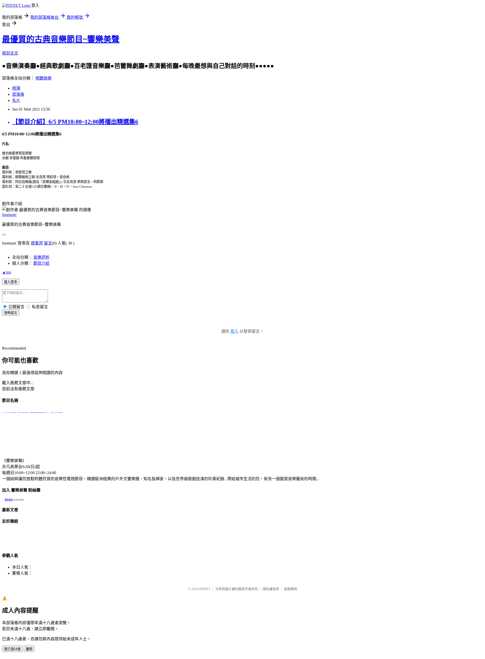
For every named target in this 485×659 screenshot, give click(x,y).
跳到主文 (10, 53)
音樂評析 (41, 257)
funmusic (9, 214)
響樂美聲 (9, 500)
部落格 (18, 94)
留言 (48, 243)
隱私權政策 (271, 589)
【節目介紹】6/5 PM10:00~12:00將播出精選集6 (75, 121)
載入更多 (10, 282)
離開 (29, 649)
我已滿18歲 (12, 649)
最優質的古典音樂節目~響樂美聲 (60, 39)
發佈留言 (10, 313)
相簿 (16, 88)
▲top (6, 272)
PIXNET (204, 589)
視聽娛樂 (43, 78)
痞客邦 (37, 243)
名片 (16, 100)
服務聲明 (290, 589)
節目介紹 (41, 263)
